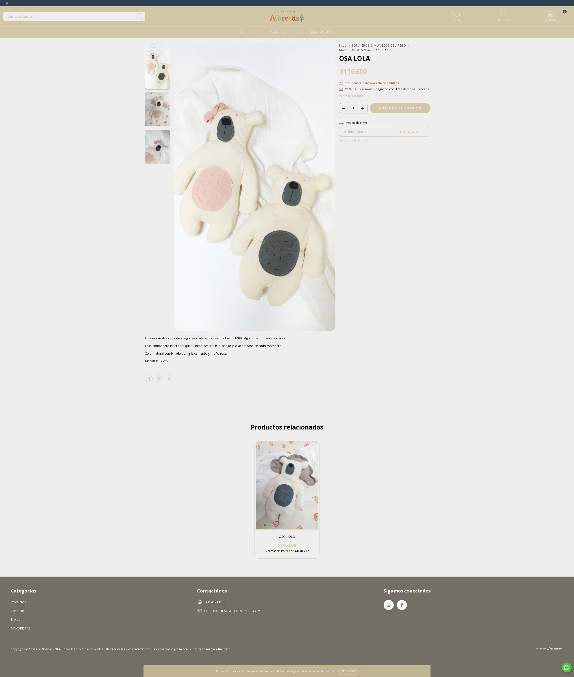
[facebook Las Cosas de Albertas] (13, 3)
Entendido (348, 671)
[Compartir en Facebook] (150, 380)
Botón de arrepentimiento (211, 649)
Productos (250, 32)
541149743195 (214, 602)
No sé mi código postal (354, 140)
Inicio (343, 45)
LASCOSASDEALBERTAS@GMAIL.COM (232, 611)
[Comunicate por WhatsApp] (567, 667)
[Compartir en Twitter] (159, 380)
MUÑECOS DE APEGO (355, 50)
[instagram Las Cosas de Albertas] (6, 3)
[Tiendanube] (549, 649)
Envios (298, 32)
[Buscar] (139, 16)
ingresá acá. (180, 649)
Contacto (277, 32)
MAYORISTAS (322, 32)
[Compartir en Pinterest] (169, 380)
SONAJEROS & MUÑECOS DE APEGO (379, 45)
